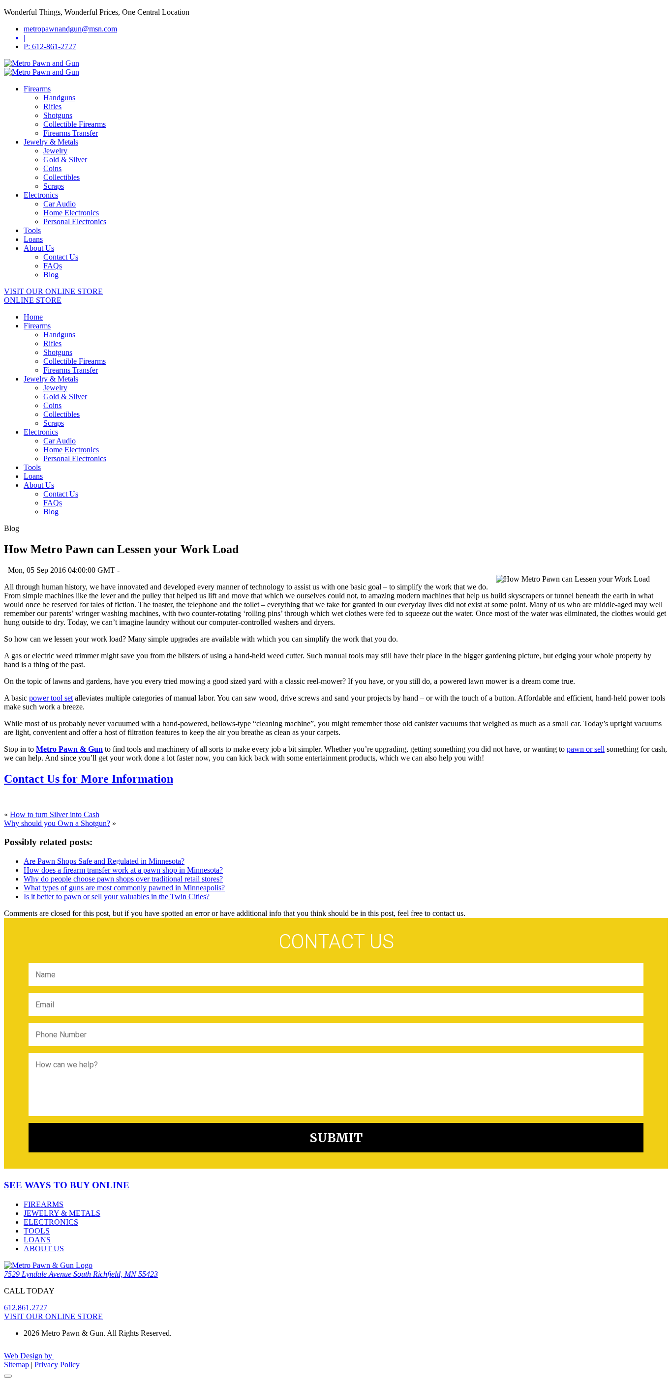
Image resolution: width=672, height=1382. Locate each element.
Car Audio (59, 204)
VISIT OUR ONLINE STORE (53, 291)
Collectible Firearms (74, 124)
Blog (51, 274)
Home (33, 317)
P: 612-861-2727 (50, 46)
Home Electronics (71, 212)
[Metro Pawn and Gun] (41, 63)
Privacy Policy (57, 1364)
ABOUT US (44, 1248)
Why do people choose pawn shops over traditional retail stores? (123, 879)
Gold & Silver (65, 159)
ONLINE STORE (32, 300)
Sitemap (16, 1364)
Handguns (59, 97)
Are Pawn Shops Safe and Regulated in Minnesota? (104, 861)
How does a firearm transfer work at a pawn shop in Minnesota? (123, 870)
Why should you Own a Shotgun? (57, 823)
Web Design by (29, 1356)
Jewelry (55, 151)
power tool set (51, 698)
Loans (33, 239)
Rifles (52, 106)
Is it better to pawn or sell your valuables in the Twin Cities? (117, 896)
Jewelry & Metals (51, 142)
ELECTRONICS (51, 1222)
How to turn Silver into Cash (54, 814)
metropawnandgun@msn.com (70, 29)
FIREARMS (43, 1204)
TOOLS (37, 1231)
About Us (39, 248)
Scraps (53, 186)
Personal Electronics (74, 221)
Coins (52, 168)
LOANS (37, 1239)
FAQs (52, 266)
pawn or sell (586, 749)
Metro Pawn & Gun (69, 749)
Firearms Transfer (70, 133)
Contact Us (60, 257)
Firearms (37, 89)
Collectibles (61, 177)
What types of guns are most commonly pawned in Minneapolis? (124, 887)
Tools (32, 230)
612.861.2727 (25, 1307)
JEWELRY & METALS (62, 1213)
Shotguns (57, 115)
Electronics (41, 195)
